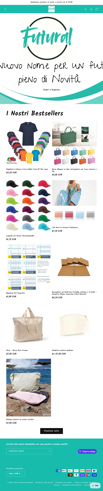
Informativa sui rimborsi (63, 482)
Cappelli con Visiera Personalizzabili (20, 236)
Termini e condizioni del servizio (86, 482)
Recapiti (57, 485)
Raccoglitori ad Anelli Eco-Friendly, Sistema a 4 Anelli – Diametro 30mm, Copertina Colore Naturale (74, 293)
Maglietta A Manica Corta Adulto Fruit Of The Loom (27, 169)
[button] (5, 9)
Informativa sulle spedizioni (72, 485)
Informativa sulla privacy (44, 482)
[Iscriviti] (48, 451)
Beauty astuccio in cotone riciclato (20, 420)
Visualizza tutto (51, 430)
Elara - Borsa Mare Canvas (17, 350)
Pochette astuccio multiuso (62, 350)
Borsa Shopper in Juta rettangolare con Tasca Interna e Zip (74, 170)
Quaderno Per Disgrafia (15, 293)
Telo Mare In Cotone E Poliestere (65, 228)
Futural (16, 482)
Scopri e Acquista (51, 89)
